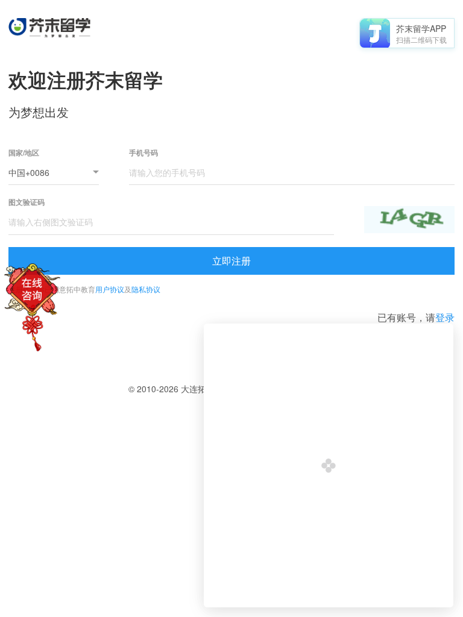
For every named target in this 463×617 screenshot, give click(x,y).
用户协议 (109, 289)
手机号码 (143, 153)
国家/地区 (23, 153)
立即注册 (231, 261)
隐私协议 (145, 289)
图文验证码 (26, 202)
